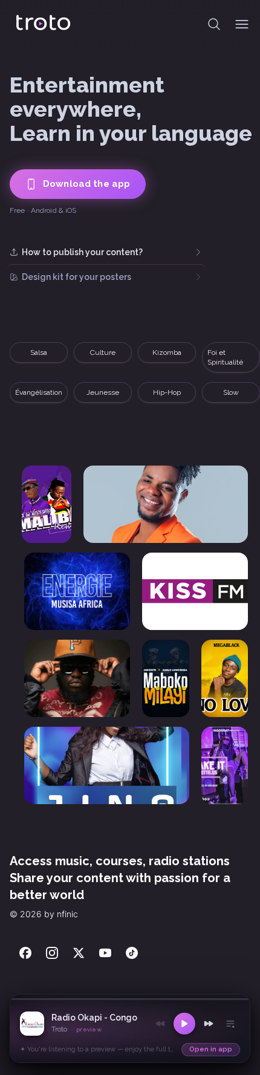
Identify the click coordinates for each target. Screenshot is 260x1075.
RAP (231, 352)
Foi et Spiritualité (161, 357)
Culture (38, 352)
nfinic (67, 914)
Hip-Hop (167, 392)
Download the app (86, 183)
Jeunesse (102, 392)
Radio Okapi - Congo (94, 1017)
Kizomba (102, 352)
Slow (231, 392)
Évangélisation (38, 392)
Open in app (210, 1049)
